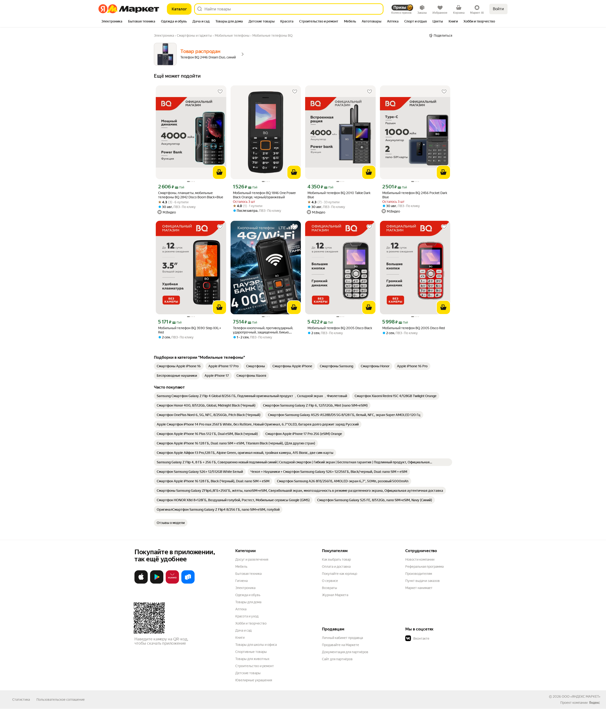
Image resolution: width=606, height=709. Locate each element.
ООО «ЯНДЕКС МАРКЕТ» (581, 696)
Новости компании (419, 559)
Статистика (21, 699)
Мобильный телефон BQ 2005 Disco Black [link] (339, 328)
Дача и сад (243, 630)
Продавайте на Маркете (340, 645)
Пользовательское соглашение (60, 699)
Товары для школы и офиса (256, 645)
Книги (240, 637)
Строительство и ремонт (254, 666)
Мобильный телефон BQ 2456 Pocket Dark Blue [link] (414, 195)
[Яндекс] (594, 703)
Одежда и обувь (247, 595)
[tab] (111, 21)
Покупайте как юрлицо (339, 574)
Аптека (240, 609)
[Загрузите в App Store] (141, 582)
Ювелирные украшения (253, 680)
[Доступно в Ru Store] (188, 582)
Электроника (245, 588)
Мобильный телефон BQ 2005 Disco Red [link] (413, 328)
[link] (179, 366)
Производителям (418, 574)
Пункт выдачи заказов (422, 581)
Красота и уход (246, 616)
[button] (438, 638)
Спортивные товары (251, 652)
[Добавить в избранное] (220, 91)
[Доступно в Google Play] (156, 582)
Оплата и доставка (336, 566)
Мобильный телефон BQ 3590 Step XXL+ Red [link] (189, 330)
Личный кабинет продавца (342, 638)
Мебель (241, 566)
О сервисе (330, 581)
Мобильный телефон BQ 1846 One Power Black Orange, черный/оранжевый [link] (264, 195)
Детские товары (248, 673)
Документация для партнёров (345, 652)
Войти (498, 9)
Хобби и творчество (251, 623)
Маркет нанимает (418, 588)
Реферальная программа (424, 566)
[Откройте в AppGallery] (172, 582)
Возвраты (329, 588)
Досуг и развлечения (251, 559)
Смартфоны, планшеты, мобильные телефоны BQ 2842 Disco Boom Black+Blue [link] (190, 195)
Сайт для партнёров (337, 659)
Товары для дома (248, 602)
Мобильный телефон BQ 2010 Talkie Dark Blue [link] (338, 195)
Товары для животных (252, 659)
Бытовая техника (248, 574)
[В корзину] (219, 172)
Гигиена (241, 581)
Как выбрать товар (336, 559)
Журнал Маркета (335, 595)
